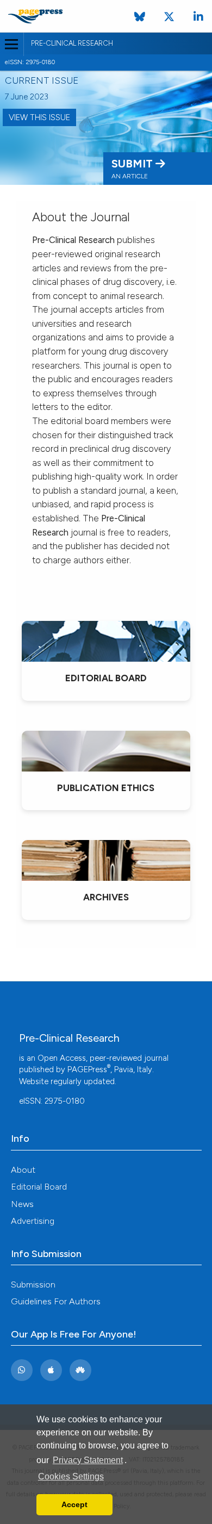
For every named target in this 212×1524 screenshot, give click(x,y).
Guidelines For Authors (56, 1301)
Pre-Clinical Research (72, 43)
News (22, 1204)
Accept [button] (74, 1504)
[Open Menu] (11, 44)
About (23, 1170)
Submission (33, 1284)
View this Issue (39, 117)
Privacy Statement (88, 1460)
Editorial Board (39, 1186)
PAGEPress (87, 1069)
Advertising (32, 1221)
